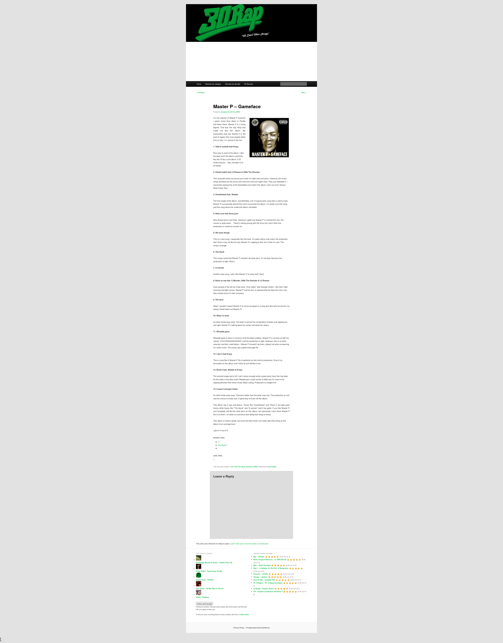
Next (304, 92)
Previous (200, 92)
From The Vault (239, 466)
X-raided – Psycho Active (263, 588)
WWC (238, 112)
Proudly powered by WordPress (258, 628)
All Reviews (248, 84)
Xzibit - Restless (202, 597)
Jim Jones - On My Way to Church (210, 588)
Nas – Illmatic (258, 556)
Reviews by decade (232, 84)
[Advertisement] (251, 61)
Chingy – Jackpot (260, 577)
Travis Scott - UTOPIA (205, 580)
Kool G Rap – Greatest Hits (264, 580)
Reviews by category (213, 84)
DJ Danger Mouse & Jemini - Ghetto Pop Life (214, 562)
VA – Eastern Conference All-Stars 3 (267, 591)
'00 (232, 466)
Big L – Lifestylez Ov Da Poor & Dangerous (270, 568)
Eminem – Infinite (260, 574)
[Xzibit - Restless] (198, 594)
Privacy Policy (238, 628)
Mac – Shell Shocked (261, 565)
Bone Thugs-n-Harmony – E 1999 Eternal (269, 559)
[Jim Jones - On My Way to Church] (198, 585)
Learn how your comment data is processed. (249, 543)
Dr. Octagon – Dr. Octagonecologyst (267, 583)
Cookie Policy (244, 614)
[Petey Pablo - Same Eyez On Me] (198, 568)
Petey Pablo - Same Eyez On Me (209, 571)
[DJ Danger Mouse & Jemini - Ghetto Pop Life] (198, 559)
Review (248, 466)
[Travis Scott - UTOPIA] (198, 577)
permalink (272, 466)
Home (199, 84)
